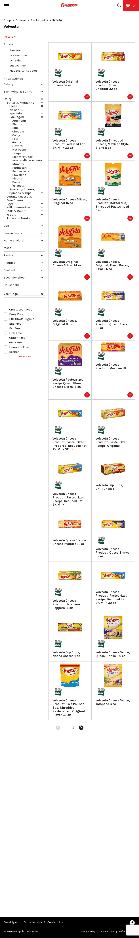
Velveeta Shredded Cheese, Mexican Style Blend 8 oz (112, 144)
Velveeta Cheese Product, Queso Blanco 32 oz (113, 324)
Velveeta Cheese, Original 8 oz (64, 322)
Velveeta (56, 20)
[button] (41, 84)
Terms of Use (106, 931)
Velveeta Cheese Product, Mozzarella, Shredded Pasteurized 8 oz (112, 205)
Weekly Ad (11, 922)
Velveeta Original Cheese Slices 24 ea (66, 263)
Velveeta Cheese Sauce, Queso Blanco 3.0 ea (113, 654)
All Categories (13, 78)
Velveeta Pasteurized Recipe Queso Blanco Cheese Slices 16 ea (68, 383)
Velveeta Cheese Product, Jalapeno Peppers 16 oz (66, 604)
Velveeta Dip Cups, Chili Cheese (109, 487)
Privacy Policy (87, 931)
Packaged (38, 20)
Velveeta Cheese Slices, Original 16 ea (69, 201)
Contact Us (55, 922)
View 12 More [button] (24, 356)
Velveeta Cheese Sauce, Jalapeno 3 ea (113, 702)
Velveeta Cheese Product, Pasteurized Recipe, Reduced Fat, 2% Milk (68, 499)
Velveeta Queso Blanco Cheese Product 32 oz (69, 542)
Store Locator (33, 922)
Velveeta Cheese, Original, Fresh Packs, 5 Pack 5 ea (112, 265)
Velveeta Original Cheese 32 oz (65, 83)
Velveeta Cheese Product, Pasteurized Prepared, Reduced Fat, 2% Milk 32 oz (69, 444)
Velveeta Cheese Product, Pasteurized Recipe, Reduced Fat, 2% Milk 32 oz (111, 597)
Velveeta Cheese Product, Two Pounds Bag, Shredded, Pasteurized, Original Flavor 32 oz (68, 708)
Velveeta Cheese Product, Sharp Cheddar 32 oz (107, 85)
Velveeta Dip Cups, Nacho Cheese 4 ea (66, 654)
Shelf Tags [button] (11, 293)
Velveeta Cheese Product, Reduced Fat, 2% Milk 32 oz (69, 144)
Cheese (21, 20)
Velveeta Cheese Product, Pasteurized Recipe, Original (111, 442)
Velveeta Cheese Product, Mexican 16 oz (113, 366)
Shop (7, 20)
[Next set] (81, 728)
